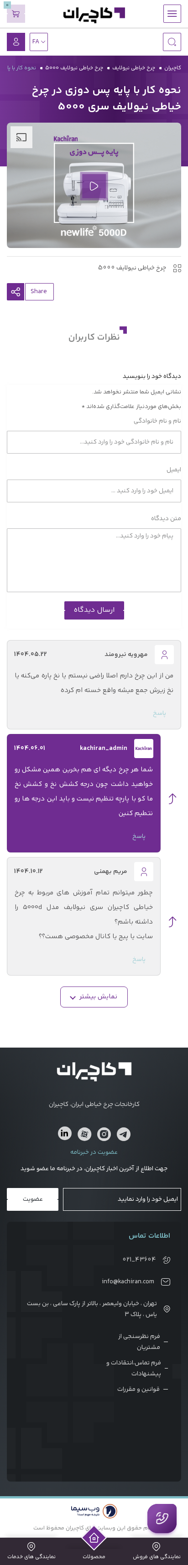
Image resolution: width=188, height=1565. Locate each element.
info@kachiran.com (128, 1282)
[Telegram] (124, 1135)
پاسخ (159, 713)
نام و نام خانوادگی (156, 421)
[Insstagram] (104, 1135)
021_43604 (139, 1260)
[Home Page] (94, 1537)
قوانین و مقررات (138, 1389)
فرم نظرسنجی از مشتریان (139, 1342)
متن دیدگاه (165, 519)
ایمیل (173, 470)
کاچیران (172, 68)
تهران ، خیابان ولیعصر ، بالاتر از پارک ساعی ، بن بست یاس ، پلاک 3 (92, 1309)
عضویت (33, 1199)
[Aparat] (84, 1135)
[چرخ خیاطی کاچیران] (94, 15)
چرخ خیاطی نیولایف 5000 (74, 68)
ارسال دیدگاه (94, 610)
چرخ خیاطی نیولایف (133, 68)
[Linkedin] (65, 1133)
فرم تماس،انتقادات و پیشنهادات (133, 1368)
